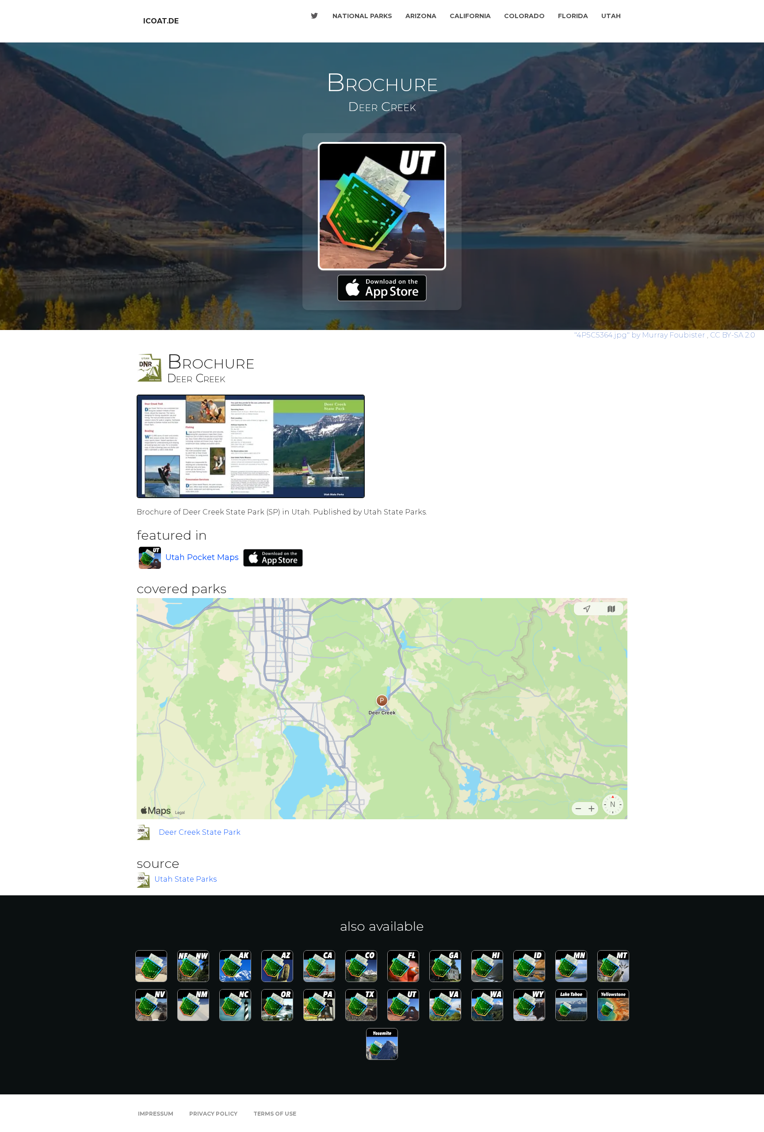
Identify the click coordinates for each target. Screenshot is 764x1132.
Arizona (420, 16)
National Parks (362, 16)
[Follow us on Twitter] (314, 16)
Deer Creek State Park (200, 832)
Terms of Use (274, 1113)
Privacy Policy (213, 1113)
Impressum (155, 1113)
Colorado (524, 16)
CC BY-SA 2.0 (732, 335)
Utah (611, 16)
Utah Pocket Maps (202, 557)
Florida (573, 16)
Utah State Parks (185, 879)
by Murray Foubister (640, 335)
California (470, 16)
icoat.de (161, 21)
